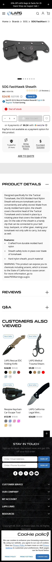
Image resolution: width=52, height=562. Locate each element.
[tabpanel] (26, 51)
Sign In (39, 100)
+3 (10, 425)
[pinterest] (31, 473)
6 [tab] (31, 78)
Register (9, 102)
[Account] (43, 13)
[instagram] (21, 473)
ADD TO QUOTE (26, 156)
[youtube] (37, 473)
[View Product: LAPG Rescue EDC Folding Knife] (13, 345)
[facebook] (15, 473)
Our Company (10, 491)
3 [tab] (25, 78)
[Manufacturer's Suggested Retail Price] (21, 96)
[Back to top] (46, 434)
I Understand (42, 557)
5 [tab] (29, 78)
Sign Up (44, 459)
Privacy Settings (26, 557)
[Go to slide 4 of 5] (48, 4)
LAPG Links (8, 506)
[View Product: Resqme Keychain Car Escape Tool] (13, 394)
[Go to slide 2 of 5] (3, 4)
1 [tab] (19, 78)
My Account (9, 499)
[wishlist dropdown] (46, 118)
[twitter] (26, 473)
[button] (26, 125)
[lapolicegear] (14, 13)
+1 (10, 377)
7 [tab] (34, 78)
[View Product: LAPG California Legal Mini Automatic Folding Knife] (38, 394)
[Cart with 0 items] (48, 13)
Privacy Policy (19, 545)
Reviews (11, 292)
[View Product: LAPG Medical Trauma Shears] (38, 345)
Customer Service (12, 484)
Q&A (6, 307)
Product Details (21, 184)
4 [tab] (27, 78)
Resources (8, 513)
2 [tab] (23, 78)
